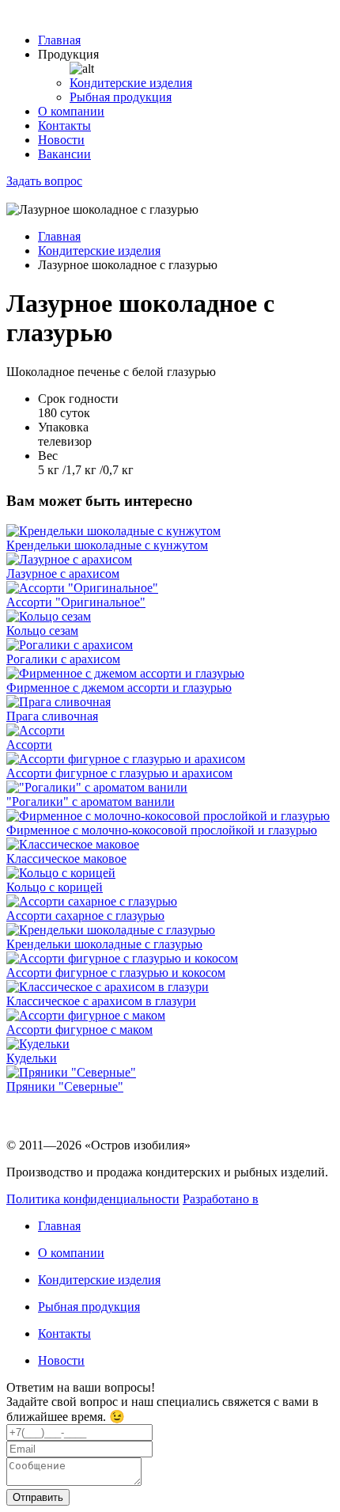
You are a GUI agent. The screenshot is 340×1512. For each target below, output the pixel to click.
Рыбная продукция (121, 97)
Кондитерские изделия (131, 82)
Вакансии (64, 154)
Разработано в (221, 1199)
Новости (61, 139)
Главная (59, 40)
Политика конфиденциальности (92, 1199)
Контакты (64, 125)
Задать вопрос (44, 181)
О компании (71, 111)
